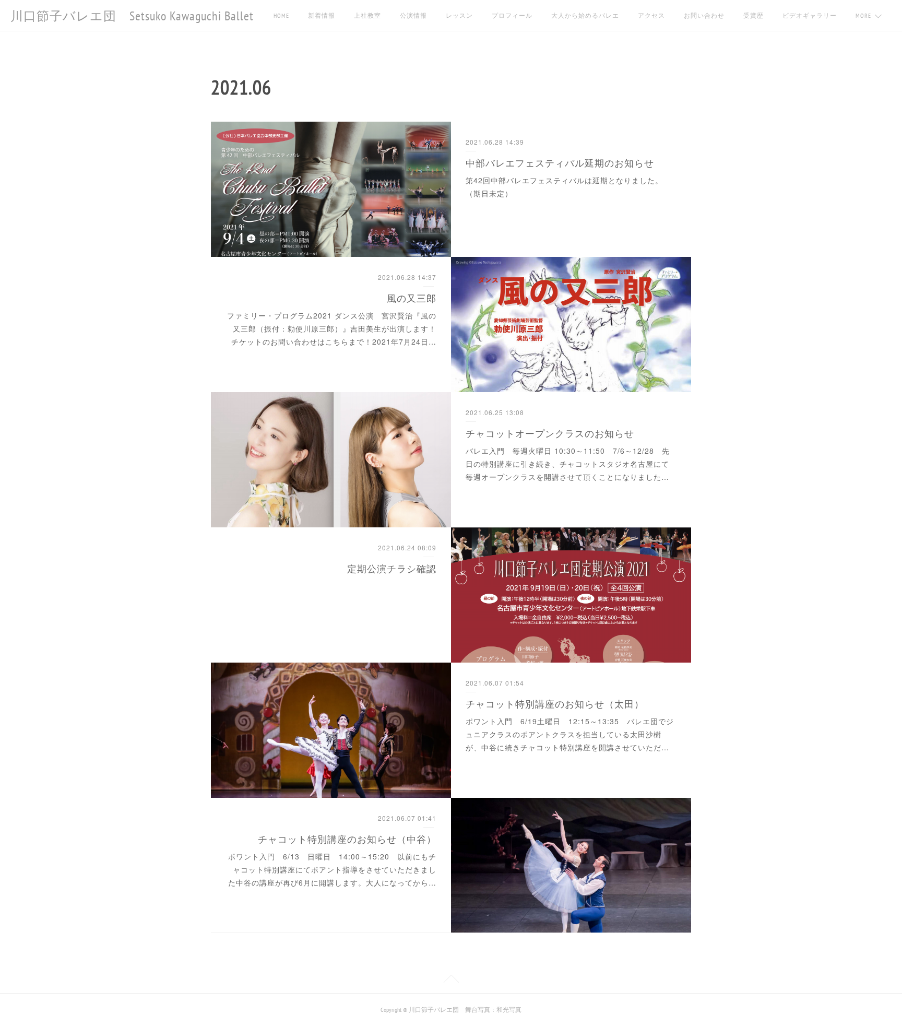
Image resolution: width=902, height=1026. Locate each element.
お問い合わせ (704, 15)
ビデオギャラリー (809, 15)
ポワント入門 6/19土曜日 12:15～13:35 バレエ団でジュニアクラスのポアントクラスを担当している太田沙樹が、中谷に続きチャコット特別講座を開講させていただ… (570, 734)
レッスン (459, 15)
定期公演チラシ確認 (391, 568)
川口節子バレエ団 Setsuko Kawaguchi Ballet (132, 16)
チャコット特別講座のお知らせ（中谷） (347, 838)
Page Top (451, 980)
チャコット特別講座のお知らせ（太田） (555, 703)
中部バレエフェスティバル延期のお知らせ (560, 162)
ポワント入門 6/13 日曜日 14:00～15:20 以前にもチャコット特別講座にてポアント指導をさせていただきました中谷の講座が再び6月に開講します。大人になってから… (332, 869)
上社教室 (367, 15)
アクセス (651, 15)
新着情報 (321, 15)
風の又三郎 (411, 297)
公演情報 (413, 15)
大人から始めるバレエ (585, 15)
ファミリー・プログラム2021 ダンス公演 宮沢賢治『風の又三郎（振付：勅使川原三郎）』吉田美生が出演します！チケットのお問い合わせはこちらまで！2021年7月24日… (331, 328)
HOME (281, 15)
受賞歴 (753, 15)
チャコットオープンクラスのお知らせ (550, 433)
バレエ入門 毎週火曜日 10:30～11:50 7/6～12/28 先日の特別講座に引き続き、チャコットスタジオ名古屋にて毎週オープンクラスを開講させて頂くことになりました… (568, 463)
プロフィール (512, 15)
